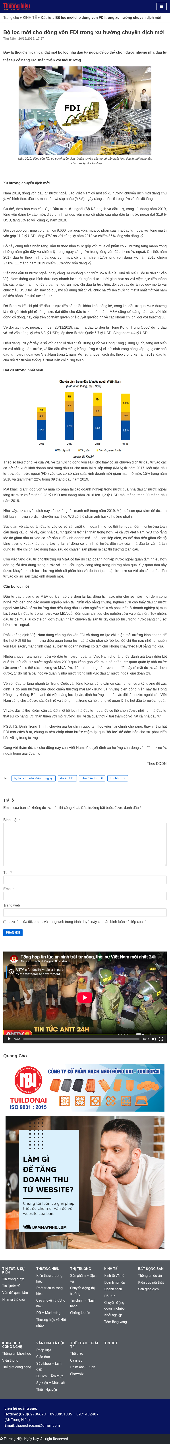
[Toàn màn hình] (161, 1039)
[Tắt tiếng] (154, 1039)
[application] (85, 997)
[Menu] (161, 6)
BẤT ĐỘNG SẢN (151, 1269)
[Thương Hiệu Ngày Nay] (16, 6)
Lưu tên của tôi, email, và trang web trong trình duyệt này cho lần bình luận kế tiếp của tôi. (78, 922)
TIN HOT (111, 1343)
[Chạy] (9, 1039)
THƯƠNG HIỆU (47, 1269)
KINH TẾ (30, 17)
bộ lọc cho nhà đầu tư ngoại (33, 778)
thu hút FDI (118, 778)
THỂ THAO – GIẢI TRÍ (84, 1345)
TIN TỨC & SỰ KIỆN (13, 1270)
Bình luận (12, 820)
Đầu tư (46, 17)
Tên (7, 872)
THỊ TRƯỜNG (80, 1269)
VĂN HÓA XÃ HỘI (50, 1343)
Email (9, 889)
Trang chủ (11, 17)
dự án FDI (67, 778)
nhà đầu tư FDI (92, 778)
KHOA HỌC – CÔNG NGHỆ (12, 1345)
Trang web (11, 905)
